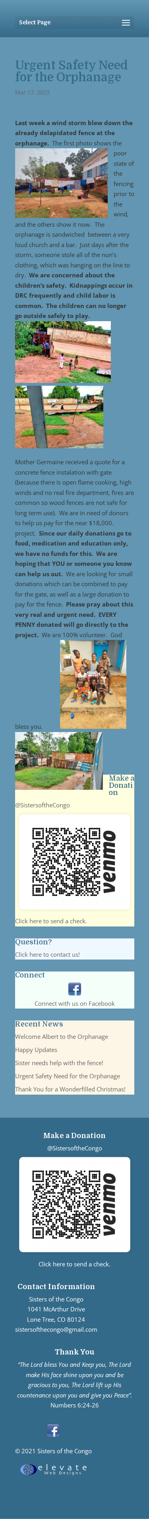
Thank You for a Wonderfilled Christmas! (70, 1089)
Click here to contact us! (47, 954)
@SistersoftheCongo (42, 805)
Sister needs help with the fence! (59, 1063)
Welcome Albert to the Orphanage (61, 1036)
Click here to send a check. (51, 921)
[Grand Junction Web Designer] (53, 1475)
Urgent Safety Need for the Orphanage (67, 1076)
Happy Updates (36, 1050)
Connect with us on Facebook (75, 1003)
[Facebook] (74, 993)
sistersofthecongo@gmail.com (56, 1329)
